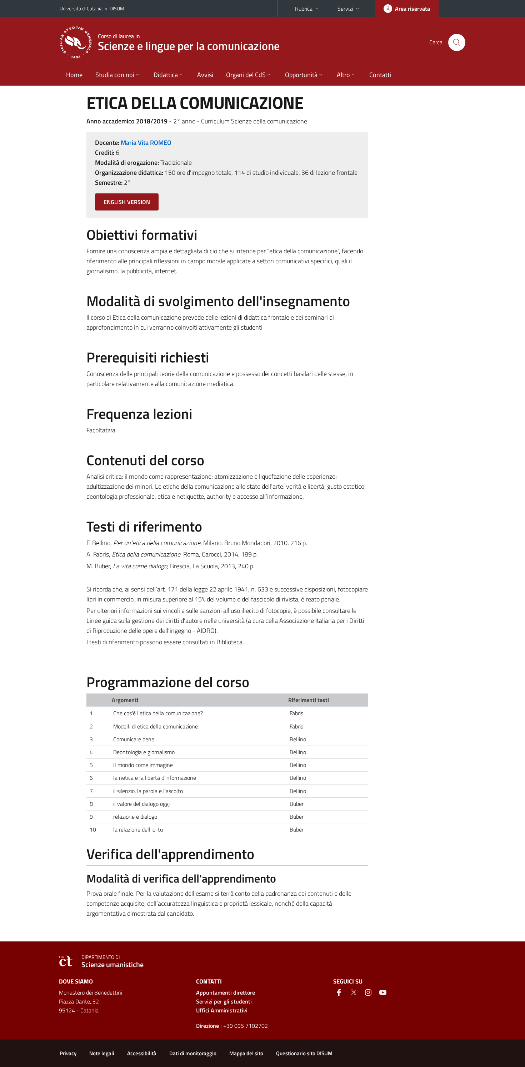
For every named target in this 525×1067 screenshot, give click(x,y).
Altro (343, 75)
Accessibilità (141, 1053)
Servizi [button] (345, 8)
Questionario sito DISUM (304, 1053)
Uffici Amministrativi (222, 1010)
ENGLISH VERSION (127, 202)
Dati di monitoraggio (192, 1053)
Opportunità (301, 75)
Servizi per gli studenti (224, 1001)
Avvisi (205, 75)
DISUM (117, 8)
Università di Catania (81, 8)
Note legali (101, 1053)
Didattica (166, 75)
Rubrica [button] (303, 8)
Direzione (207, 1025)
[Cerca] (456, 42)
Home (74, 75)
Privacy (68, 1053)
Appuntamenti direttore (225, 992)
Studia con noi (114, 75)
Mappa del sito (246, 1053)
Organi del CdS (246, 75)
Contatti (380, 75)
